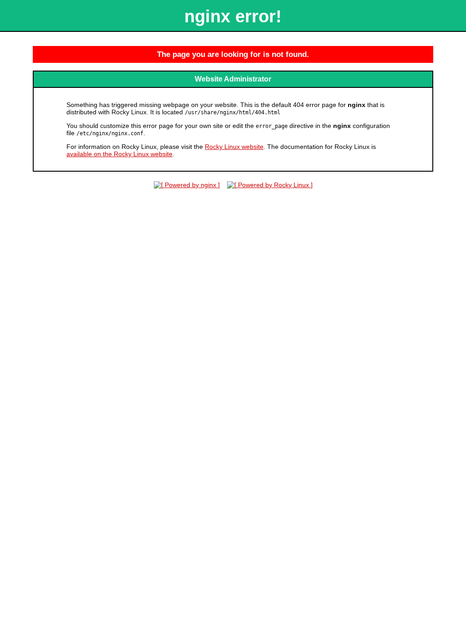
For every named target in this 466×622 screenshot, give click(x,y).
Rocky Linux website (234, 146)
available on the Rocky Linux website (119, 154)
